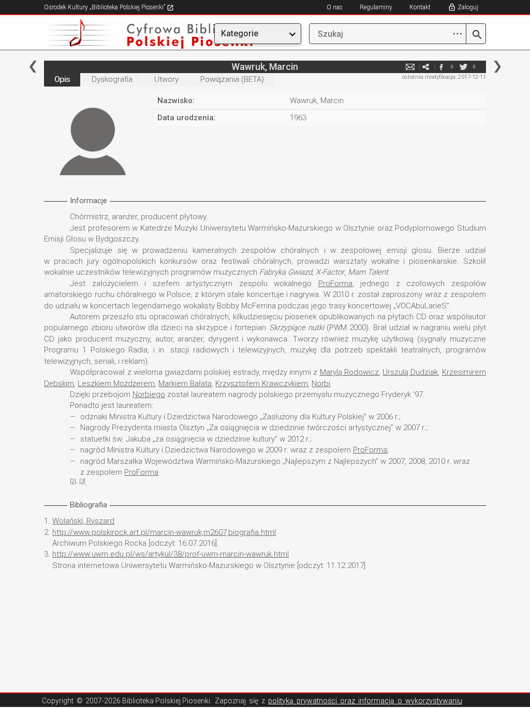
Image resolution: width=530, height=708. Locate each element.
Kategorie (239, 33)
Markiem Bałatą (185, 383)
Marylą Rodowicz (349, 372)
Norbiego (148, 394)
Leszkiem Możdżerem (116, 383)
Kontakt (420, 7)
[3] (82, 481)
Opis (62, 79)
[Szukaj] (476, 35)
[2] (73, 481)
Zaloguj (468, 7)
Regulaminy (376, 7)
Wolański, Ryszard (83, 521)
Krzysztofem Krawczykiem (261, 383)
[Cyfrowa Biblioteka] (110, 34)
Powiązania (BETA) (232, 79)
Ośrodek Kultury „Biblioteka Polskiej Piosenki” (105, 7)
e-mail (410, 67)
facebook (441, 67)
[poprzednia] (33, 67)
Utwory (166, 79)
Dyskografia (112, 79)
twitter (464, 67)
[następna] (497, 67)
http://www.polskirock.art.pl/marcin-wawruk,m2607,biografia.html (164, 532)
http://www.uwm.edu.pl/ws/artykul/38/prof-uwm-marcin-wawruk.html (170, 554)
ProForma (335, 283)
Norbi (321, 383)
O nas (335, 7)
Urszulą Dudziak (410, 372)
